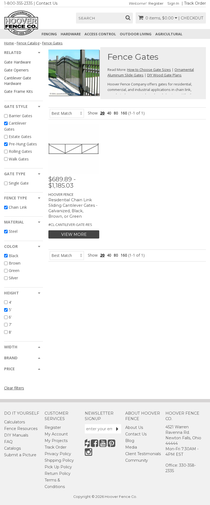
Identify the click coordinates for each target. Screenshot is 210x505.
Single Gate (19, 183)
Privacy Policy (58, 453)
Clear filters (14, 388)
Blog (129, 440)
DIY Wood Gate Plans (164, 75)
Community (136, 460)
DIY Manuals (16, 435)
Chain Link (18, 207)
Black (13, 255)
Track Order (195, 3)
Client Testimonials (143, 453)
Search (86, 18)
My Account (56, 434)
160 (124, 113)
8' (10, 332)
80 (116, 113)
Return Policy (58, 473)
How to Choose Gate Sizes (149, 69)
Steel (13, 231)
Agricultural (168, 33)
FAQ (8, 441)
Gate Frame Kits (18, 91)
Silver (13, 278)
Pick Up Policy (58, 466)
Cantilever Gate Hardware (17, 80)
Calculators (14, 422)
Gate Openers (16, 70)
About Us (134, 427)
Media (131, 447)
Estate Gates (20, 136)
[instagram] (88, 452)
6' (10, 317)
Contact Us (46, 3)
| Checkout (190, 18)
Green (14, 270)
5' (10, 309)
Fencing (49, 33)
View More (74, 234)
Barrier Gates (20, 115)
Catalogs (12, 448)
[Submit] (117, 429)
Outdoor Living (135, 33)
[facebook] (94, 443)
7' (10, 324)
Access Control (100, 33)
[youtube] (103, 443)
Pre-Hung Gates (23, 144)
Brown (15, 263)
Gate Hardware (17, 62)
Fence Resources (20, 428)
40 (109, 113)
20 (102, 113)
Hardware (71, 33)
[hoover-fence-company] (87, 443)
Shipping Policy (59, 460)
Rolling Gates (20, 151)
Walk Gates (19, 159)
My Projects (56, 440)
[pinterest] (111, 443)
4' (10, 302)
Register (156, 3)
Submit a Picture (20, 454)
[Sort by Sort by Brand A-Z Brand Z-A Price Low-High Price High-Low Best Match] (67, 113)
